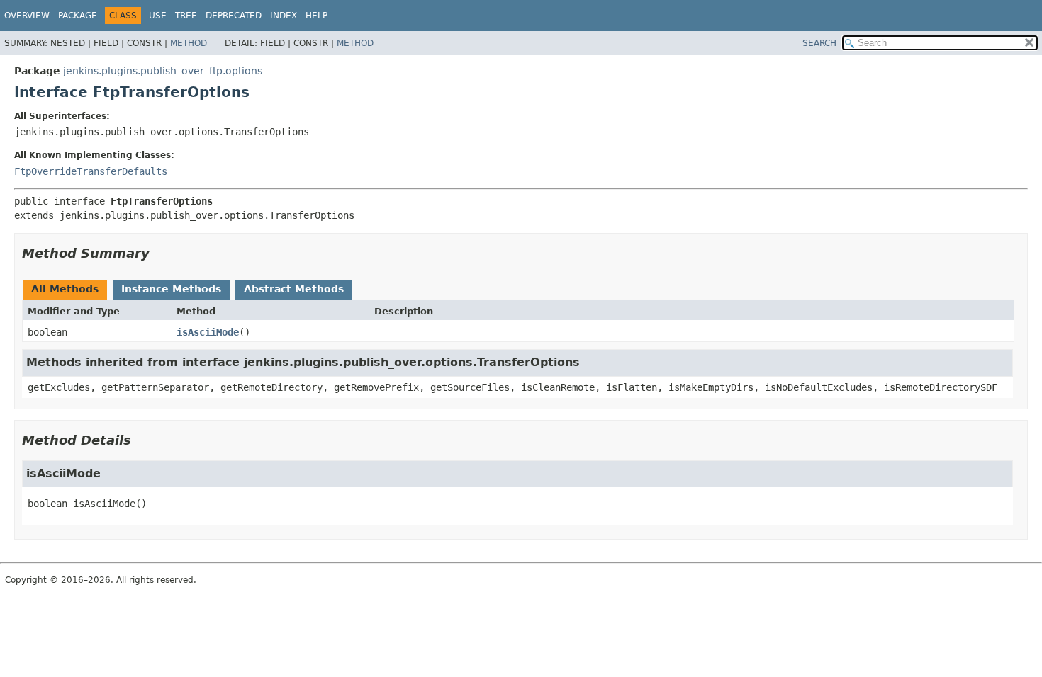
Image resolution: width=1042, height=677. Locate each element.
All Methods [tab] (65, 289)
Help (316, 16)
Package (77, 16)
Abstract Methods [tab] (294, 289)
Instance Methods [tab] (171, 289)
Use (158, 16)
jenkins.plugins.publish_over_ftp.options (162, 70)
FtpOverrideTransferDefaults (90, 171)
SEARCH (819, 43)
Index (283, 16)
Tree (186, 16)
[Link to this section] (159, 253)
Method (188, 43)
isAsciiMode (208, 332)
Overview (27, 16)
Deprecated (234, 16)
